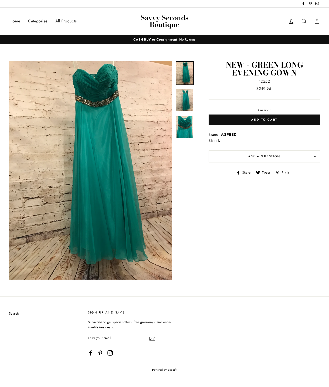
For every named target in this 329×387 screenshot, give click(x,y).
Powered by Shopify (164, 370)
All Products (66, 21)
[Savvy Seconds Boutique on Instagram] (110, 353)
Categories (37, 21)
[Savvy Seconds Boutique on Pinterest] (100, 353)
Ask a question (264, 156)
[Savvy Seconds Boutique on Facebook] (90, 353)
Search (14, 313)
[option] (164, 39)
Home (15, 21)
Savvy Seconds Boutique (164, 21)
